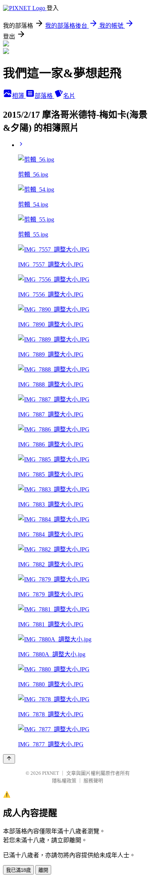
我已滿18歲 (18, 870)
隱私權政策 (64, 780)
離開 (43, 870)
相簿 (19, 96)
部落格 (44, 96)
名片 (69, 96)
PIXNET (50, 773)
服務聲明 (93, 780)
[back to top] (9, 759)
